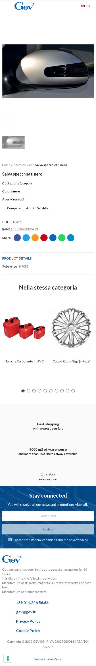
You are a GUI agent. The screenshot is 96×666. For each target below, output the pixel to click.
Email (35, 237)
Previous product (79, 165)
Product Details (16, 258)
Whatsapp (61, 237)
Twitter (26, 237)
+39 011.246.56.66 (32, 602)
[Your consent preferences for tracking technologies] (8, 658)
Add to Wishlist (38, 208)
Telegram (70, 237)
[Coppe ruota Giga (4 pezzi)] (71, 328)
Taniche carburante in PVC (24, 361)
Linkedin (52, 237)
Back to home (85, 165)
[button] (23, 390)
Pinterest (44, 237)
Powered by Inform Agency (48, 659)
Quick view (35, 326)
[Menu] (4, 6)
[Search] (76, 6)
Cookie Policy (28, 630)
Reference (9, 266)
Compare (14, 208)
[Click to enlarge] (10, 120)
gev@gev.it (26, 612)
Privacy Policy (28, 621)
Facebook (17, 237)
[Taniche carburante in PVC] (24, 328)
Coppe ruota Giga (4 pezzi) (71, 361)
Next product (90, 165)
